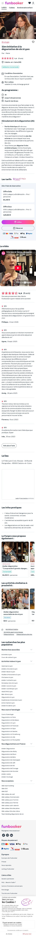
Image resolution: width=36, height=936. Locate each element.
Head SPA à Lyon (7, 691)
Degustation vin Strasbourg (11, 734)
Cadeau (12, 7)
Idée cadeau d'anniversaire (10, 797)
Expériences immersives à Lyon (12, 700)
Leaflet (17, 498)
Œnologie (5, 42)
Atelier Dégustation (8, 748)
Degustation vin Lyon (9, 723)
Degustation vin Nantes (9, 731)
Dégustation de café (8, 763)
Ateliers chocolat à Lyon (9, 669)
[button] (29, 3)
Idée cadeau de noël (8, 794)
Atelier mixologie (7, 777)
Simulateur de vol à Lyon (10, 683)
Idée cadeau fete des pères (11, 808)
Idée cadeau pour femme (10, 802)
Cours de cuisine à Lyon (9, 657)
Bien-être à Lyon (7, 694)
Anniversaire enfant (25, 7)
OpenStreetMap (24, 498)
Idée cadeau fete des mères (11, 811)
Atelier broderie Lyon (9, 705)
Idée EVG (5, 788)
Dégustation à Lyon (8, 697)
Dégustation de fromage (10, 768)
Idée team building (8, 785)
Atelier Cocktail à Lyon (9, 680)
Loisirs (4, 7)
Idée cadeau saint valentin (10, 805)
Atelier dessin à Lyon (8, 671)
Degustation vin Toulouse (10, 726)
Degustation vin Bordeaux (10, 720)
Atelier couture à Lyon (9, 686)
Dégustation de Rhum (9, 754)
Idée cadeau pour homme (10, 800)
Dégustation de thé (8, 765)
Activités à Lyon (7, 654)
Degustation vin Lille (8, 737)
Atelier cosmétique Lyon (10, 688)
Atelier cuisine (6, 774)
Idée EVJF (5, 791)
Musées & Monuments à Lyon (11, 674)
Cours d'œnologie (8, 714)
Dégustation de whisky (9, 751)
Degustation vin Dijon (9, 728)
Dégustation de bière (9, 757)
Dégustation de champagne (11, 760)
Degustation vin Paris (9, 717)
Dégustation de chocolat (10, 771)
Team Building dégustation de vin (13, 814)
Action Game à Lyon (8, 703)
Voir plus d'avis (9, 446)
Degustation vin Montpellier (11, 740)
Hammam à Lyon (7, 666)
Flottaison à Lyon (7, 677)
